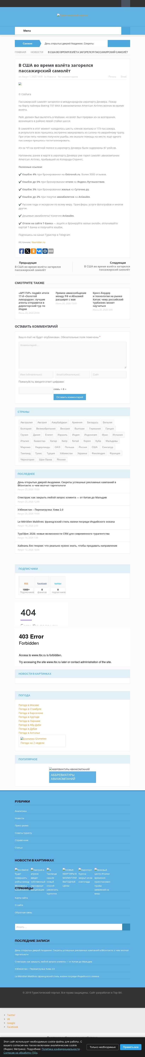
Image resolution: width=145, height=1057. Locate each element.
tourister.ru (38, 242)
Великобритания (46, 428)
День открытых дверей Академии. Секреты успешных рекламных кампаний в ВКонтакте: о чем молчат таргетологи (67, 484)
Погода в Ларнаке (29, 721)
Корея (87, 441)
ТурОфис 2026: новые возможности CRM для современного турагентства (63, 533)
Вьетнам (80, 428)
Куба (98, 441)
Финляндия (98, 453)
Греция (110, 428)
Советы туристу (23, 833)
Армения (77, 422)
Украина (82, 453)
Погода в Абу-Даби (30, 725)
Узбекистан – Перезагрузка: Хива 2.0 (40, 509)
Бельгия (107, 422)
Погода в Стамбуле (30, 709)
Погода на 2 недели (32, 743)
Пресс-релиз (21, 825)
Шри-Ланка (45, 459)
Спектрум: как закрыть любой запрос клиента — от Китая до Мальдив (62, 497)
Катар (53, 441)
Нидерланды (42, 447)
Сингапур (107, 447)
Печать (112, 76)
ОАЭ (57, 447)
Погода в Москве (29, 705)
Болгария (26, 428)
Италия (25, 441)
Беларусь (92, 422)
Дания (36, 434)
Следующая (118, 262)
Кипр (64, 441)
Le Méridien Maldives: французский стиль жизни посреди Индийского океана (66, 521)
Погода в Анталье (29, 732)
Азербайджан (59, 422)
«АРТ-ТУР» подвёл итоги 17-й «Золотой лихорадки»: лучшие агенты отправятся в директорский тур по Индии (34, 301)
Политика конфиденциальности (61, 1048)
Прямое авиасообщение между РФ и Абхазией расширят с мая (71, 296)
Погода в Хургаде (29, 717)
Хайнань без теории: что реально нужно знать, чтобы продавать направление (67, 545)
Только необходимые (103, 1047)
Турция (51, 453)
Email (123, 76)
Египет (49, 434)
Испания (118, 434)
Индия (76, 434)
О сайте (19, 905)
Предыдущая (28, 262)
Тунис (38, 453)
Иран (105, 434)
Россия (83, 447)
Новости (51, 76)
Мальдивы (112, 441)
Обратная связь (23, 912)
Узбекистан (66, 453)
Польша (69, 447)
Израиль (62, 434)
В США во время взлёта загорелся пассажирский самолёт (38, 268)
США (94, 447)
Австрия (42, 422)
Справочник (21, 840)
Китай (75, 441)
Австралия (27, 422)
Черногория (27, 459)
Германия (95, 428)
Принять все (130, 1047)
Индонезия (90, 434)
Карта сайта (21, 897)
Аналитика (21, 811)
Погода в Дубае (28, 728)
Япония (61, 459)
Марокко (25, 447)
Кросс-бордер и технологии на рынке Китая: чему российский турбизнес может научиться (108, 299)
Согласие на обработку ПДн (20, 1052)
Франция (115, 453)
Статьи (18, 847)
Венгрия (65, 428)
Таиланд (25, 453)
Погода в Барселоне (31, 713)
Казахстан (39, 441)
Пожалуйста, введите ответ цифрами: (41, 381)
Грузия (24, 434)
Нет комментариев (68, 76)
